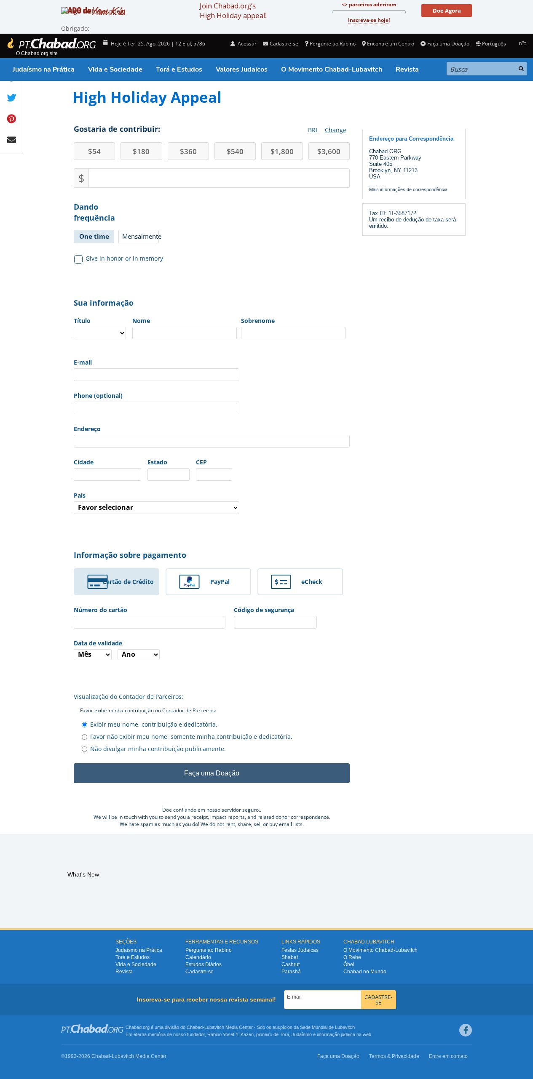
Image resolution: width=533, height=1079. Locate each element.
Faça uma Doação (448, 43)
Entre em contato (448, 1056)
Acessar (246, 43)
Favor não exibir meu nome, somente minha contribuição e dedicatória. (191, 737)
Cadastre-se (199, 972)
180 (141, 151)
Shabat (289, 957)
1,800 (282, 151)
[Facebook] (465, 1030)
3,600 (328, 151)
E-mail (83, 362)
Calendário (198, 957)
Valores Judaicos (242, 69)
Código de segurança (264, 610)
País (80, 495)
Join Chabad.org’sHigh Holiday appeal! (233, 10)
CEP (201, 462)
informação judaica (336, 1034)
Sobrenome (258, 321)
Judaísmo (302, 1034)
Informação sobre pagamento (130, 555)
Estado (157, 462)
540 (235, 151)
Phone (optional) (98, 396)
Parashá (291, 972)
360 (188, 151)
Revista (407, 69)
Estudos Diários (203, 964)
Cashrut (290, 964)
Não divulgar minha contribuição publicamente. (158, 749)
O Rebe (352, 957)
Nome (141, 321)
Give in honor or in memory (124, 258)
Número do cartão (100, 610)
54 (94, 151)
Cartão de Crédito (128, 582)
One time (94, 236)
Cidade (84, 462)
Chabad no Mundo (364, 972)
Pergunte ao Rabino (333, 43)
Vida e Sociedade (115, 69)
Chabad (195, 1027)
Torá (284, 1034)
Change (335, 130)
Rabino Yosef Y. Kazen (230, 1034)
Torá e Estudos (179, 69)
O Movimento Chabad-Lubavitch (331, 69)
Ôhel (348, 964)
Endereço (87, 429)
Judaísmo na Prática (44, 69)
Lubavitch (214, 1027)
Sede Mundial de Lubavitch (327, 1027)
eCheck (311, 582)
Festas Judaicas (300, 950)
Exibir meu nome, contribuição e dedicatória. (153, 724)
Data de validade (98, 643)
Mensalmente (140, 236)
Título (82, 321)
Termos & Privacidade (394, 1056)
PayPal (220, 582)
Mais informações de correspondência (408, 189)
